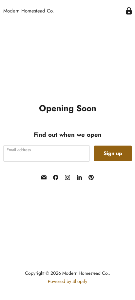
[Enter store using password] (129, 11)
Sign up (113, 153)
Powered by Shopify (67, 281)
